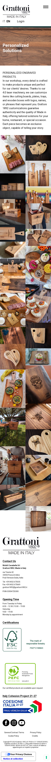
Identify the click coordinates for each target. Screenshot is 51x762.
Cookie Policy (13, 736)
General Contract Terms (14, 732)
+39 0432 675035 (13, 582)
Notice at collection (13, 758)
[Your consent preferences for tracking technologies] (46, 757)
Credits (35, 736)
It (4, 21)
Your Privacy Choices (21, 754)
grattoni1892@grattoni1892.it (15, 587)
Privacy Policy (35, 732)
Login (20, 21)
